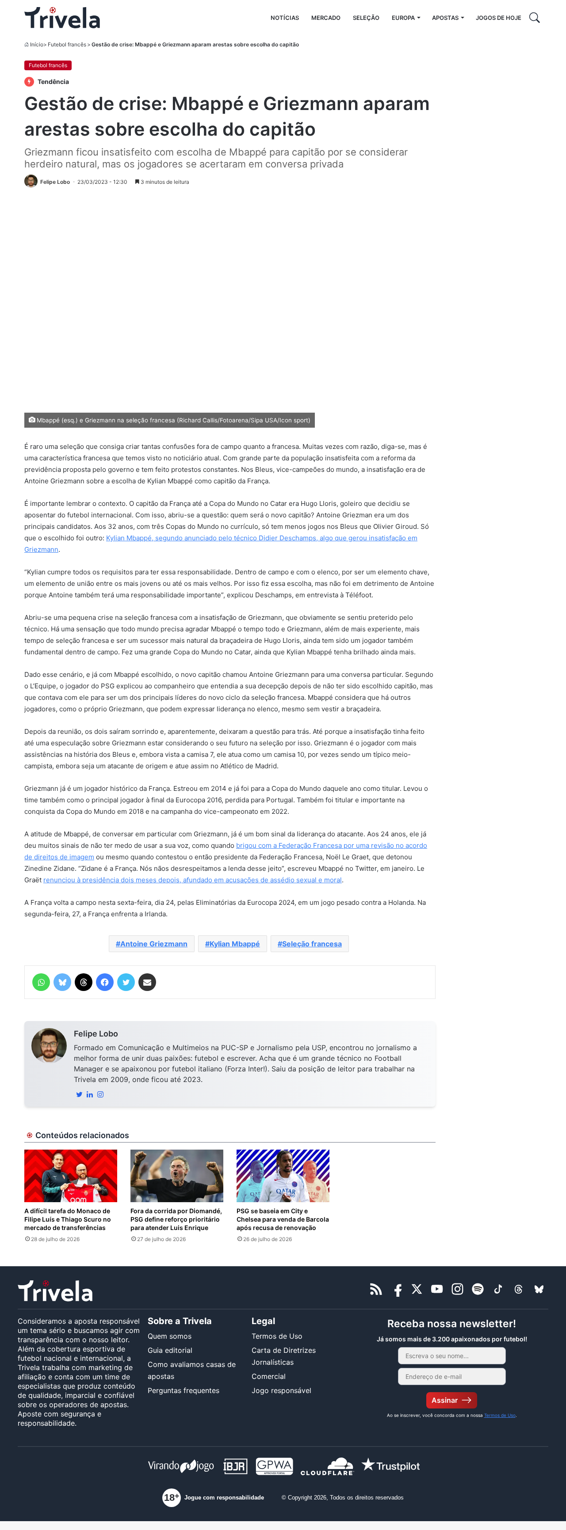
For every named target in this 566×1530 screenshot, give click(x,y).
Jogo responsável (281, 1390)
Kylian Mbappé (235, 943)
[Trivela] (62, 17)
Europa (403, 17)
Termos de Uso (277, 1336)
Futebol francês (67, 44)
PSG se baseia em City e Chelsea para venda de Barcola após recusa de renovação (283, 1219)
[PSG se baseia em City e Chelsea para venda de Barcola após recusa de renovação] (283, 1176)
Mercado (325, 17)
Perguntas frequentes (183, 1390)
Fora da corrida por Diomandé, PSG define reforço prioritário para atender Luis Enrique (176, 1219)
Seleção (366, 17)
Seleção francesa (312, 943)
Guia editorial (170, 1350)
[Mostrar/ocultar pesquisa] (535, 18)
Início (36, 44)
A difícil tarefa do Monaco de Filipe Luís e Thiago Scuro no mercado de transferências (67, 1219)
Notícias (285, 17)
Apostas (445, 17)
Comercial (269, 1376)
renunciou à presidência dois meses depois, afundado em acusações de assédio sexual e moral (192, 880)
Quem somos (169, 1336)
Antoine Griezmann (153, 943)
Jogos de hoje (498, 17)
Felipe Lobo (96, 1033)
